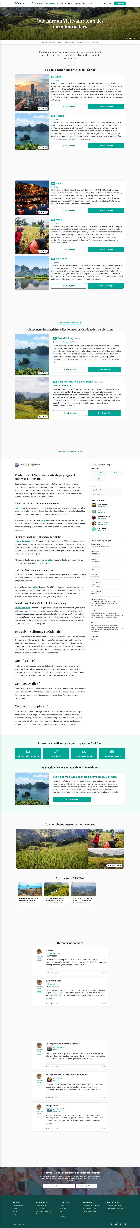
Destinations (50, 3)
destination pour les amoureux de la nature (67, 1074)
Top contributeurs (41, 1206)
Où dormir (68, 3)
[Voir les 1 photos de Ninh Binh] (32, 273)
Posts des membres (83, 42)
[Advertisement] (70, 165)
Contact (15, 1211)
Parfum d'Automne (133, 38)
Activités (60, 3)
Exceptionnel (52, 1105)
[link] (104, 369)
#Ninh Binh (56, 1111)
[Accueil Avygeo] (19, 3)
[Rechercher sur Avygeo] (101, 3)
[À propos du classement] (108, 500)
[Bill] (17, 465)
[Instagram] (116, 1224)
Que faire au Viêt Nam (48, 42)
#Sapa (55, 1080)
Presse (15, 1208)
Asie (13, 9)
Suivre (39, 960)
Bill (40, 464)
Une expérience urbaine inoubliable (63, 1043)
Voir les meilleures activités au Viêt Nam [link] (70, 451)
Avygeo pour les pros (19, 1214)
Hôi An (57, 183)
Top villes (95, 42)
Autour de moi (38, 3)
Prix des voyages (69, 42)
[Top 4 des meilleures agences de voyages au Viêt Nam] (32, 789)
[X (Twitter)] (121, 1224)
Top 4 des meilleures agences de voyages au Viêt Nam (85, 777)
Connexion (120, 3)
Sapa (56, 219)
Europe (62, 1214)
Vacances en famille (89, 1208)
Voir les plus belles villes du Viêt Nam (70, 322)
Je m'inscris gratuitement (86, 1186)
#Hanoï (55, 1049)
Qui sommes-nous (18, 1206)
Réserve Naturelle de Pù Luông (78, 381)
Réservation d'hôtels (89, 1211)
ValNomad (39, 956)
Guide (60, 42)
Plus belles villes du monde (91, 1206)
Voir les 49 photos (114, 865)
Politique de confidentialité (115, 1208)
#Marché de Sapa (53, 986)
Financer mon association (44, 1214)
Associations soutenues (43, 1211)
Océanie (62, 1217)
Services (77, 3)
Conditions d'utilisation (114, 1206)
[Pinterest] (125, 1224)
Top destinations (6, 9)
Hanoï (56, 77)
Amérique (63, 1208)
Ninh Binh (59, 258)
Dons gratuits (87, 3)
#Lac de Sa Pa (52, 956)
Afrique (62, 1206)
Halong (57, 116)
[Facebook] (111, 1224)
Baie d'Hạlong (67, 338)
